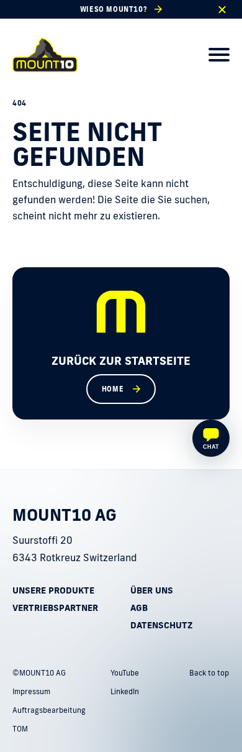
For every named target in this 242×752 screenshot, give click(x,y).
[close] (222, 9)
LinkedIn (124, 691)
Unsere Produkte (53, 590)
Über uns (151, 590)
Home (112, 389)
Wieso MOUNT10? (113, 9)
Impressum (31, 691)
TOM (20, 728)
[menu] (219, 55)
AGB (139, 607)
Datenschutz (161, 625)
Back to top (209, 672)
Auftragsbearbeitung (49, 710)
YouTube (124, 672)
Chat (211, 447)
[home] (45, 54)
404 (19, 103)
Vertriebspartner (55, 607)
